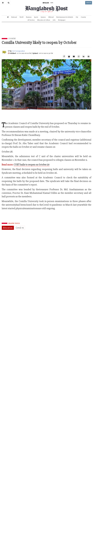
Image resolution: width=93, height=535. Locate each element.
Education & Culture (43, 20)
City (77, 17)
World (21, 17)
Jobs (54, 20)
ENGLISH (46, 3)
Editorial (51, 17)
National (14, 17)
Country (83, 17)
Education (8, 227)
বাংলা (51, 3)
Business (28, 17)
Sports (36, 17)
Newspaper (61, 20)
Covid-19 (20, 227)
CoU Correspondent (18, 51)
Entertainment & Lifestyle (64, 17)
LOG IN (88, 2)
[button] (3, 3)
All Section (31, 20)
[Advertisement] (46, 32)
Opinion (43, 17)
